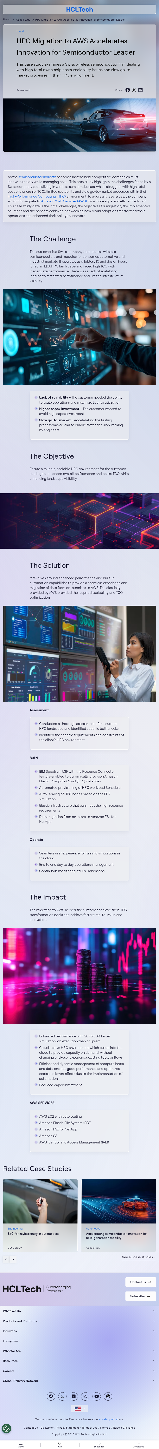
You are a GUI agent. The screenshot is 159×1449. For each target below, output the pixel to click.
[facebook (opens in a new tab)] (127, 90)
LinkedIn (74, 1396)
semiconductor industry (37, 177)
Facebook (51, 1396)
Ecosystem (10, 1341)
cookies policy (108, 1419)
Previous (6, 1259)
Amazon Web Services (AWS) (64, 201)
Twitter (62, 1396)
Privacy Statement (67, 1427)
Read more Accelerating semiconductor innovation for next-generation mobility (118, 1215)
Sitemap (105, 1427)
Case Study (23, 19)
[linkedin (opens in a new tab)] (140, 90)
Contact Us (31, 1427)
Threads (108, 1396)
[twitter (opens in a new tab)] (134, 90)
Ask (60, 1446)
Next (13, 1259)
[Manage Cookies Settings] (6, 1428)
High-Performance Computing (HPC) (37, 196)
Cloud (20, 31)
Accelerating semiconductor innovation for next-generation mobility (116, 1236)
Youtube (96, 1396)
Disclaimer (47, 1427)
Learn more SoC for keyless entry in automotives (40, 1215)
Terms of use (89, 1427)
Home (6, 19)
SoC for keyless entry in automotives (33, 1234)
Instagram (85, 1396)
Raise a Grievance (124, 1427)
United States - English (80, 1408)
